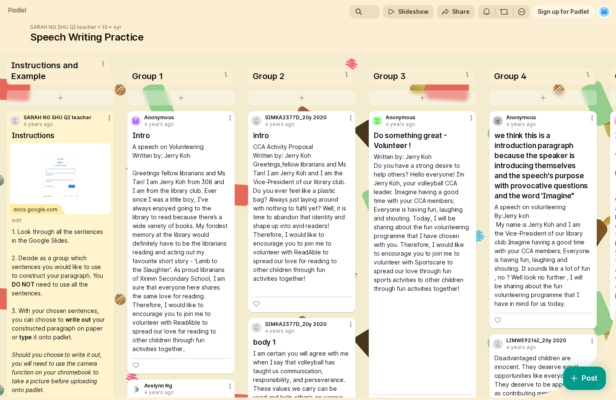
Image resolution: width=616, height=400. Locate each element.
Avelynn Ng (158, 386)
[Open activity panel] (486, 11)
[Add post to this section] (60, 97)
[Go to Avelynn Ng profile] (136, 389)
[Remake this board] (504, 11)
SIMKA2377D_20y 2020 (295, 118)
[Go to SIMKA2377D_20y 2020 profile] (256, 121)
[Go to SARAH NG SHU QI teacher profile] (15, 121)
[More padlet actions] (521, 11)
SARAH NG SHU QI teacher (63, 27)
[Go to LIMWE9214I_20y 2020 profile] (498, 344)
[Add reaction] (136, 365)
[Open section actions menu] (103, 63)
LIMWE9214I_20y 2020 (536, 341)
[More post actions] (109, 118)
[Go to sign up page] (604, 11)
